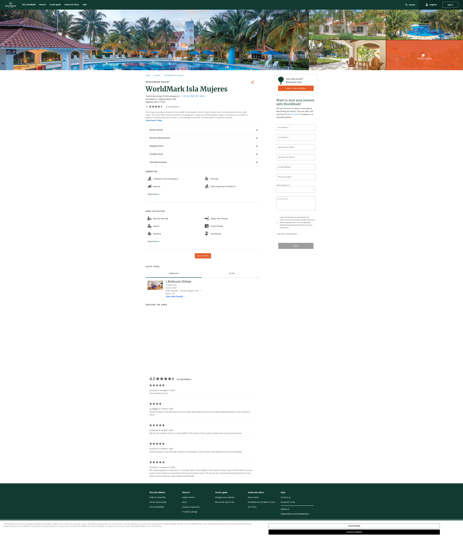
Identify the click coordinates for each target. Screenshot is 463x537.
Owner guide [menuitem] (55, 4)
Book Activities (203, 256)
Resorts (157, 75)
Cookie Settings (354, 526)
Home (148, 75)
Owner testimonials (158, 502)
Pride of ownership (158, 497)
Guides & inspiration (191, 507)
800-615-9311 (293, 114)
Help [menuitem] (85, 4)
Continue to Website (354, 532)
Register (433, 4)
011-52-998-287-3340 (193, 96)
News (184, 502)
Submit (296, 246)
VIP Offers (252, 507)
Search (412, 5)
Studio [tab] (232, 273)
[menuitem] (10, 5)
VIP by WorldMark (157, 507)
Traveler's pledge (189, 512)
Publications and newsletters (295, 514)
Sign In (450, 5)
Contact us (286, 497)
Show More (153, 194)
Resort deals (253, 497)
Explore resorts (188, 497)
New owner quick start (224, 502)
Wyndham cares (288, 502)
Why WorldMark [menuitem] (29, 4)
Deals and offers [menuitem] (72, 4)
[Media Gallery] (424, 55)
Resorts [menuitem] (42, 4)
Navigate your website (224, 497)
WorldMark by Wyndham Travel (261, 502)
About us (285, 509)
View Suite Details (174, 296)
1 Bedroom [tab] (174, 273)
